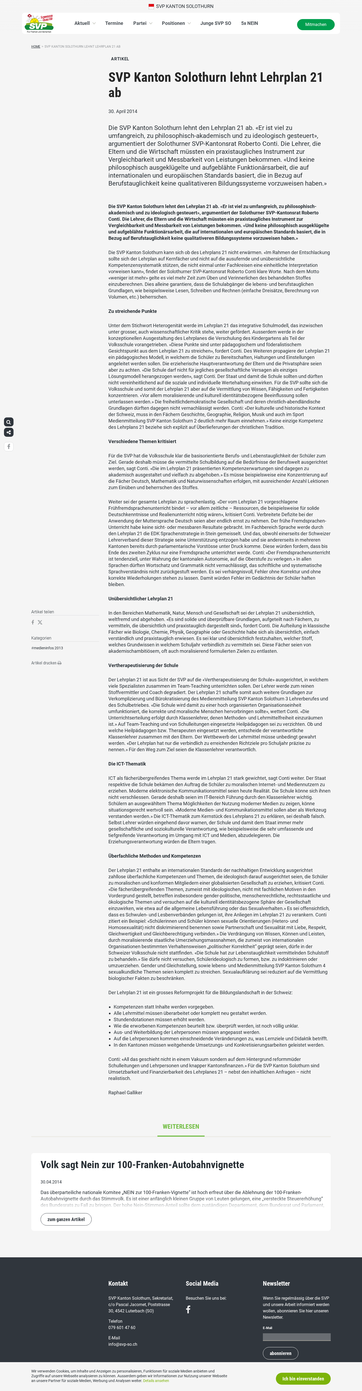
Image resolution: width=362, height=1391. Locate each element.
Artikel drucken (44, 662)
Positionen (173, 23)
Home (35, 46)
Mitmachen (315, 24)
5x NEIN (249, 23)
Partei (140, 23)
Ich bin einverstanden (303, 1378)
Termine (114, 23)
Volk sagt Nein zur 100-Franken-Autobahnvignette (142, 1165)
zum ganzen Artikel (66, 1219)
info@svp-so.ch (122, 1344)
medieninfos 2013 (48, 648)
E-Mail (267, 1328)
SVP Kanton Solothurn (184, 6)
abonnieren (281, 1353)
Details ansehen (156, 1381)
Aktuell (82, 23)
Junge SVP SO (215, 23)
